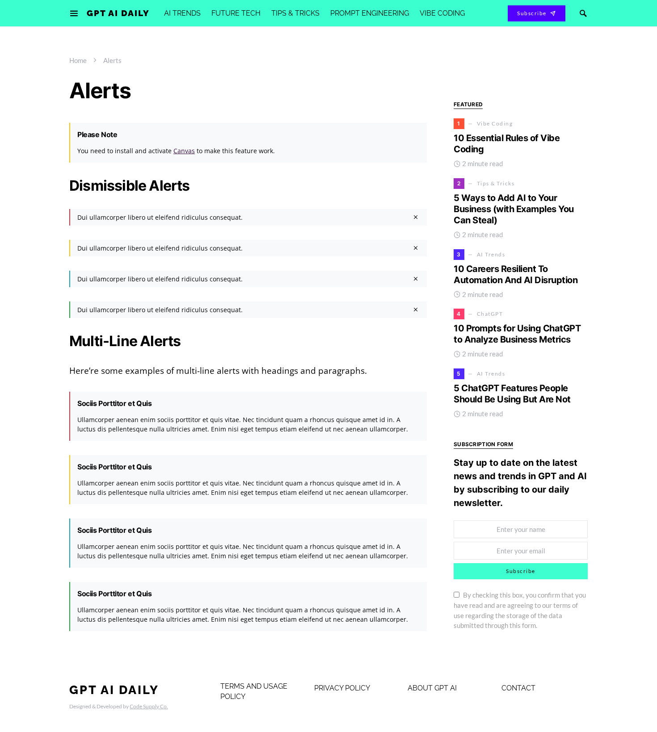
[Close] (416, 217)
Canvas (184, 150)
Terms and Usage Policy (253, 691)
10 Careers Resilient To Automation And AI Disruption (515, 274)
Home (78, 60)
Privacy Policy (342, 688)
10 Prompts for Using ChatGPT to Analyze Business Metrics (517, 334)
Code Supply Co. (149, 706)
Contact (518, 688)
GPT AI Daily (118, 13)
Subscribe (532, 13)
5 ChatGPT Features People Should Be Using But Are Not (512, 394)
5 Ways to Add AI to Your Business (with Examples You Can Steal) (514, 209)
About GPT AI (432, 688)
